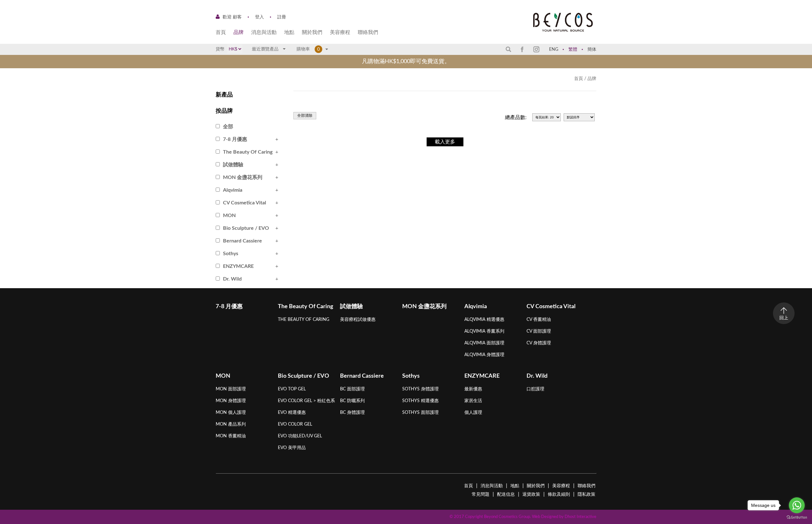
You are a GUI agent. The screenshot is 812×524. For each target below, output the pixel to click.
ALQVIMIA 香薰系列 (484, 331)
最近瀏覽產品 (266, 49)
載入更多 (445, 141)
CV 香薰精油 (539, 319)
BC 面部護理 (352, 389)
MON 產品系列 (231, 424)
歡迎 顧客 (232, 17)
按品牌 (224, 111)
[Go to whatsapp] (797, 505)
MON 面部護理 (231, 389)
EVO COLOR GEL (295, 424)
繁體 (572, 49)
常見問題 (480, 494)
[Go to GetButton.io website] (797, 517)
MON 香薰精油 (231, 436)
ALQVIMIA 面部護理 (484, 343)
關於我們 (312, 32)
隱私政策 (586, 494)
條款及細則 (559, 494)
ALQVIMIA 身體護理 (484, 355)
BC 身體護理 (352, 412)
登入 (259, 17)
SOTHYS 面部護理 (420, 412)
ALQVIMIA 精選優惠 (484, 319)
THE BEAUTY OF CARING (303, 319)
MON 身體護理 (231, 401)
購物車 (305, 49)
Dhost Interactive (580, 517)
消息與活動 (264, 32)
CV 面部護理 (539, 331)
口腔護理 (535, 389)
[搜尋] (508, 48)
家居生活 (473, 401)
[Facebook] (522, 49)
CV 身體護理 (539, 343)
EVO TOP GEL (292, 389)
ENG (553, 49)
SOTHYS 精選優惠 (420, 401)
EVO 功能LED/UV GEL (300, 436)
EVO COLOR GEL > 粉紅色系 (306, 401)
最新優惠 (473, 389)
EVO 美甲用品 (292, 448)
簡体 (591, 49)
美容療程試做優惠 (358, 319)
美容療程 (340, 32)
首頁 (221, 32)
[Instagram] (536, 49)
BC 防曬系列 (352, 401)
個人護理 (473, 412)
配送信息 (506, 494)
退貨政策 (531, 494)
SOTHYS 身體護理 (420, 389)
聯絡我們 (368, 32)
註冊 (281, 17)
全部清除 (304, 115)
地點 (289, 32)
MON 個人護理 (231, 412)
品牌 (238, 32)
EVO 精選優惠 (292, 412)
